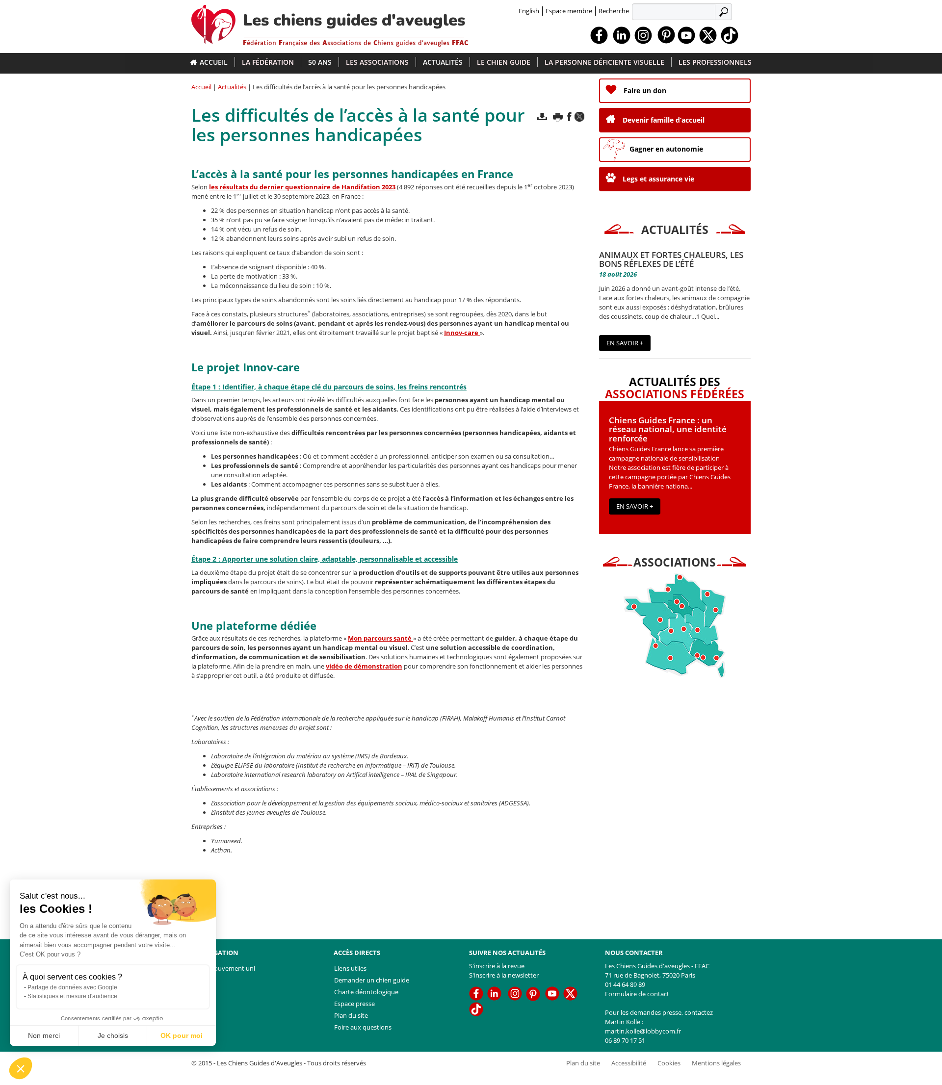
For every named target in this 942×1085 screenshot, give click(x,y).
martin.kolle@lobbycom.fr (643, 1031)
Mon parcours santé (380, 638)
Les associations (377, 62)
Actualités (443, 62)
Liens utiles (350, 968)
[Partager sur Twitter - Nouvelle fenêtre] (579, 117)
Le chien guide (503, 62)
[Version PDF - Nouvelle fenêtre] (542, 116)
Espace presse (354, 1003)
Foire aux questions (363, 1027)
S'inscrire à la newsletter (504, 975)
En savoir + (624, 342)
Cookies (668, 1063)
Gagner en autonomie (666, 149)
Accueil (214, 62)
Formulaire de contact (637, 993)
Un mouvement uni (226, 968)
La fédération (268, 62)
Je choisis (113, 1035)
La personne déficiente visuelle (604, 62)
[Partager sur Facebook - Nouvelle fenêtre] (569, 116)
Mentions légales (716, 1063)
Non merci (44, 1035)
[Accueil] (217, 22)
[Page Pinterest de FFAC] (666, 34)
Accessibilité (628, 1063)
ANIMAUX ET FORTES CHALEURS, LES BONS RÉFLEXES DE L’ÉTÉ (671, 259)
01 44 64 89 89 (625, 984)
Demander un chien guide (371, 980)
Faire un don (645, 90)
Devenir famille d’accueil (664, 120)
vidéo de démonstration (364, 666)
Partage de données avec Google (72, 987)
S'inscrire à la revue (496, 965)
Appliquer (725, 11)
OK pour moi (181, 1035)
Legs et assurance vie (658, 178)
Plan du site (351, 1015)
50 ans (320, 62)
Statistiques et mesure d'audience (72, 996)
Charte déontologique (366, 991)
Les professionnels (715, 62)
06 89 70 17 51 (625, 1040)
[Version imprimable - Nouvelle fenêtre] (557, 117)
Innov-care (462, 332)
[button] (20, 1068)
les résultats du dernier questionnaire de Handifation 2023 (302, 186)
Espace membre (569, 10)
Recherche (614, 10)
